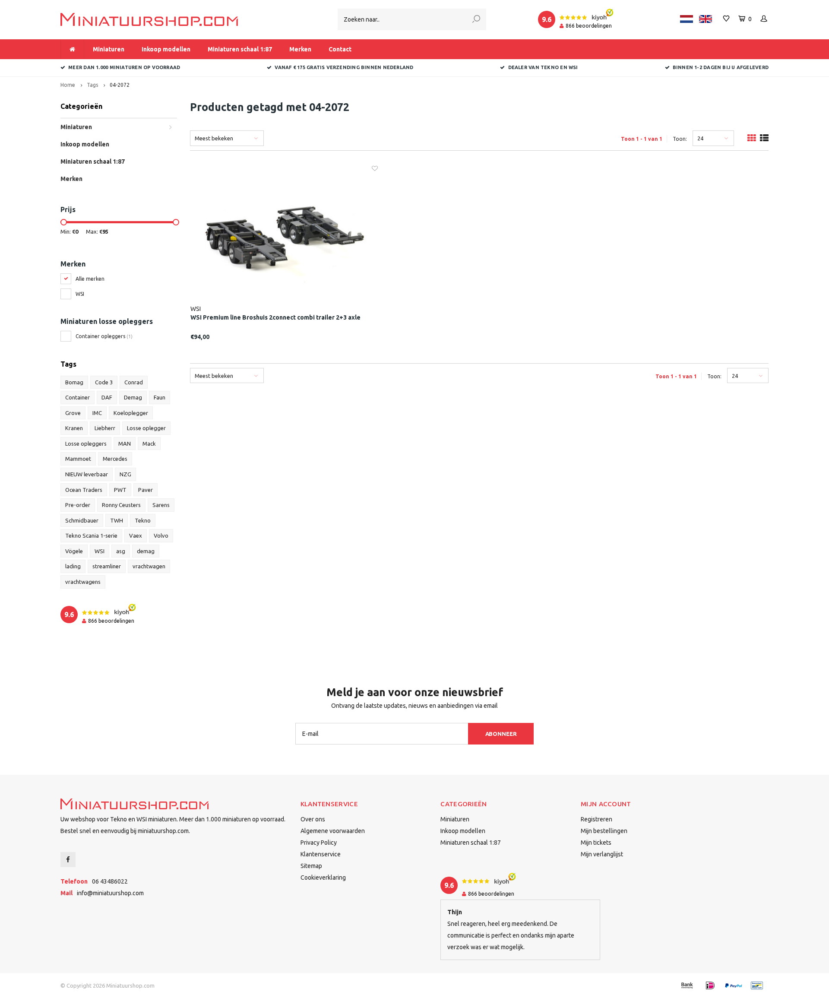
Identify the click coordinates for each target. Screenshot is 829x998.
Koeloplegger (131, 413)
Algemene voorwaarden (333, 830)
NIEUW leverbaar (86, 474)
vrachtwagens (83, 582)
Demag (133, 397)
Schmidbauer (81, 520)
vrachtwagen (149, 566)
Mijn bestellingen (604, 830)
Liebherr (105, 428)
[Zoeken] (476, 19)
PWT (120, 490)
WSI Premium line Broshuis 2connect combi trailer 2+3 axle (275, 317)
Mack (149, 443)
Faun (159, 397)
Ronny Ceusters (121, 505)
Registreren (596, 819)
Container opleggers (104, 336)
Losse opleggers (86, 443)
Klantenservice (321, 854)
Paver (145, 490)
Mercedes (115, 459)
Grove (73, 413)
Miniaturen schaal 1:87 (240, 49)
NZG (125, 474)
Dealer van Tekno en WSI (543, 67)
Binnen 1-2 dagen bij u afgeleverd (721, 67)
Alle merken (90, 279)
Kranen (74, 428)
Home (67, 85)
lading (73, 566)
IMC (97, 413)
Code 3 (104, 382)
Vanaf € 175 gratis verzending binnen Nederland (344, 67)
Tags (92, 85)
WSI (80, 294)
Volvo (161, 535)
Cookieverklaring (323, 877)
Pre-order (77, 505)
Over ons (313, 819)
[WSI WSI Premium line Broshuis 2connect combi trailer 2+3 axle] (284, 234)
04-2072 (120, 85)
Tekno (143, 520)
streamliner (106, 566)
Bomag (74, 382)
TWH (116, 520)
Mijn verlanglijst (602, 854)
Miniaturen (108, 49)
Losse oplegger (146, 428)
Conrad (133, 382)
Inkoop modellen (166, 49)
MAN (124, 443)
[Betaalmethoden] (687, 985)
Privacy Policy (319, 842)
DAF (106, 397)
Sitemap (311, 865)
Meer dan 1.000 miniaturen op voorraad (124, 67)
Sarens (161, 505)
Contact (340, 49)
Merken (300, 49)
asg (120, 551)
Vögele (74, 551)
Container (77, 397)
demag (146, 551)
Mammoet (78, 459)
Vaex (135, 535)
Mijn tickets (596, 842)
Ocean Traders (83, 490)
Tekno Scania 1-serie (91, 535)
